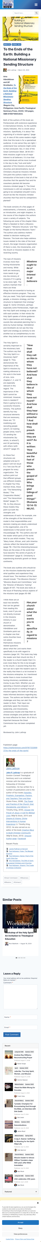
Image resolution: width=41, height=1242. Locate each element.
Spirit (16, 1068)
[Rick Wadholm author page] (6, 943)
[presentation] (20, 916)
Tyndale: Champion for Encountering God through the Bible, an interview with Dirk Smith (25, 1107)
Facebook (22, 839)
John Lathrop (11, 70)
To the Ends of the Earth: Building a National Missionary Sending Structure (10, 93)
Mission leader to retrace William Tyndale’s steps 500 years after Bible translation (24, 1161)
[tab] (16, 957)
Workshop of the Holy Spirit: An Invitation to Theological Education (19, 935)
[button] (38, 1203)
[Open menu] (36, 4)
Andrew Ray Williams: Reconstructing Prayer (23, 1056)
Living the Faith (19, 1052)
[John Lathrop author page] (5, 70)
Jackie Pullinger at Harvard (18, 849)
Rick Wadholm (13, 943)
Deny (20, 1228)
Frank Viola (21, 1096)
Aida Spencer (21, 1150)
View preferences (20, 1234)
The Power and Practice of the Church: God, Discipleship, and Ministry (20, 804)
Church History (19, 1100)
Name (7, 1017)
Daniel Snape (21, 1063)
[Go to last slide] (6, 930)
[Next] (35, 930)
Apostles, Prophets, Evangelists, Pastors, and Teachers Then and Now (19, 795)
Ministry (7, 44)
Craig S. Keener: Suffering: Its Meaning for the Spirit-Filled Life (24, 1141)
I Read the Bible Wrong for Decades (24, 1088)
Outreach (17, 882)
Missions (7, 882)
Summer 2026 (29, 1052)
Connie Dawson (22, 1080)
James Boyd (21, 1131)
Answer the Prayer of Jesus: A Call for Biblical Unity (20, 813)
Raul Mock (20, 1171)
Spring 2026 (28, 1135)
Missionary (24, 878)
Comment (8, 983)
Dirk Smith (20, 1117)
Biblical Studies (19, 1084)
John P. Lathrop (13, 773)
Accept (20, 1222)
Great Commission (11, 878)
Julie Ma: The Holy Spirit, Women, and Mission (24, 1072)
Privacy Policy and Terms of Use (24, 1239)
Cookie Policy (10, 1239)
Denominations (20, 1125)
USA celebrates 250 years (24, 1179)
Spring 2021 (16, 44)
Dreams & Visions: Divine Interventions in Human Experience (16, 821)
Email (7, 1027)
